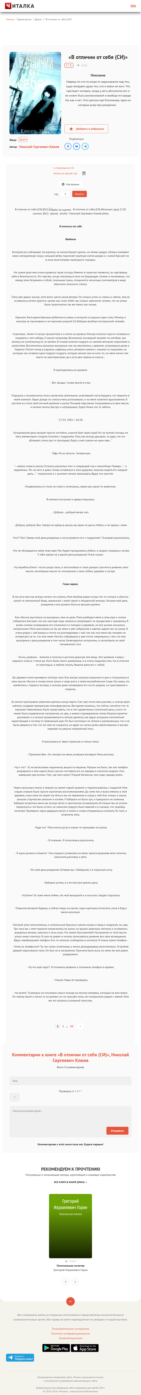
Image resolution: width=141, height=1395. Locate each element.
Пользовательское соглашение (70, 1328)
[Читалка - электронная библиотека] (20, 6)
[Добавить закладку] (84, 174)
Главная (10, 19)
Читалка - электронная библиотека (78, 1391)
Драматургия (24, 19)
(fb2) (45, 213)
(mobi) (63, 213)
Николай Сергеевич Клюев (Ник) (89, 213)
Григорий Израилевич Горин (70, 1270)
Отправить (117, 1130)
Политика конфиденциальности (70, 1333)
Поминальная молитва (70, 1265)
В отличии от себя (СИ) (58, 19)
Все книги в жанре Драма (69, 1182)
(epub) (54, 213)
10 (71, 1026)
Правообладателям (70, 1338)
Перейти (79, 194)
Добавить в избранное (90, 128)
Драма (38, 19)
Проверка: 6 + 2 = (70, 1091)
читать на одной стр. (65, 173)
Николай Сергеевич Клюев (39, 146)
